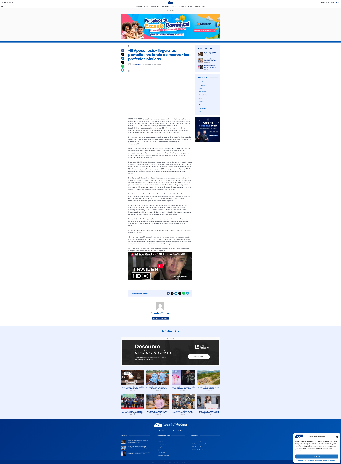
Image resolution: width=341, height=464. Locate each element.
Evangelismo (165, 6)
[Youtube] (5, 2)
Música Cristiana (203, 95)
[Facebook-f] (2, 2)
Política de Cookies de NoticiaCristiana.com (310, 460)
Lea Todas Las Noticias (160, 318)
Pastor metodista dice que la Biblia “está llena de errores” (210, 54)
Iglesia (146, 6)
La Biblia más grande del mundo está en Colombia (208, 388)
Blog (203, 6)
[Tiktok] (13, 2)
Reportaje (139, 6)
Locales (174, 6)
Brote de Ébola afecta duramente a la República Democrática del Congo (157, 388)
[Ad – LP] (170, 364)
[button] (337, 437)
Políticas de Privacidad (329, 460)
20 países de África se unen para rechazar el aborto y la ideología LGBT (132, 412)
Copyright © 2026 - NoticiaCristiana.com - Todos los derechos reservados (170, 462)
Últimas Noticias (205, 48)
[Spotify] (181, 430)
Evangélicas (182, 6)
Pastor (200, 98)
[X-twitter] (7, 2)
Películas (132, 46)
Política (197, 6)
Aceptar (317, 456)
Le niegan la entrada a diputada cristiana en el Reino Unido (157, 412)
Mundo (190, 6)
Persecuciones (155, 6)
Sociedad (201, 82)
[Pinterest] (177, 430)
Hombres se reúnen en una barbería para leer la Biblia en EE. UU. (183, 412)
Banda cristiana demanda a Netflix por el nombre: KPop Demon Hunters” (211, 68)
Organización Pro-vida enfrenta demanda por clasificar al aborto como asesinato (209, 412)
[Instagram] (10, 2)
